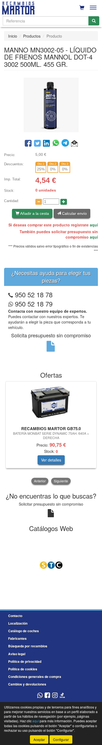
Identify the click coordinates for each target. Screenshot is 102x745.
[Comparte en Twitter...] (37, 144)
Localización (17, 623)
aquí (94, 225)
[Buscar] (93, 20)
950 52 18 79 (32, 303)
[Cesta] (82, 7)
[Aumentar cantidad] (63, 202)
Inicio (12, 36)
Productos (32, 36)
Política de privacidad (24, 661)
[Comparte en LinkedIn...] (46, 144)
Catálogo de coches (23, 630)
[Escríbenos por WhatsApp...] (40, 696)
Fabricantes (17, 638)
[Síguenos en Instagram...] (55, 696)
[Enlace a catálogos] (51, 564)
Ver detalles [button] (51, 460)
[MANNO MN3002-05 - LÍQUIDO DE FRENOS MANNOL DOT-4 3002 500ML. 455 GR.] (51, 104)
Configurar (61, 739)
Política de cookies (22, 669)
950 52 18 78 (33, 294)
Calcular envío (74, 213)
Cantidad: (11, 201)
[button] (74, 144)
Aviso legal (16, 653)
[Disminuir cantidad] (38, 202)
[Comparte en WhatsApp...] (56, 144)
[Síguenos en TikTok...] (62, 696)
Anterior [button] (40, 481)
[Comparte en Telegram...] (66, 144)
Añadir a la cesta (34, 213)
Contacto (15, 615)
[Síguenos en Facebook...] (47, 696)
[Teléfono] (10, 294)
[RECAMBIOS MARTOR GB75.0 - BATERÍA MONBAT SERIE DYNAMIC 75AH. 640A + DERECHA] (51, 403)
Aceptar (39, 739)
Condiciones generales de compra (34, 676)
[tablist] (51, 433)
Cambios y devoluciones (27, 684)
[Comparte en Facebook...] (28, 144)
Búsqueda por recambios (27, 646)
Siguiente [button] (61, 481)
